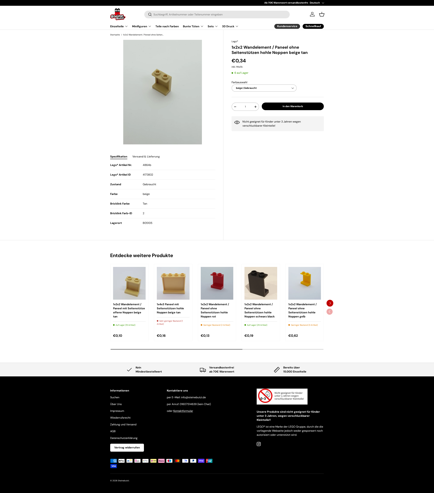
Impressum (117, 411)
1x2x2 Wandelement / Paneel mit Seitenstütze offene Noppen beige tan (129, 310)
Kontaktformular (183, 411)
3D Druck (228, 26)
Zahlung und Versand (123, 424)
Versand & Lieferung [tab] (146, 156)
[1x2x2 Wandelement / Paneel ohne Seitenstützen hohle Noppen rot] (217, 283)
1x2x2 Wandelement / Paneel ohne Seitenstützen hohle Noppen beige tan (143, 35)
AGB (113, 431)
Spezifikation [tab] (118, 156)
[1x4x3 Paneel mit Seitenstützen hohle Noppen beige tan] (173, 283)
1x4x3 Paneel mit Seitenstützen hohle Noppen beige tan (170, 308)
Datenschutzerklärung (123, 438)
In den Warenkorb (293, 106)
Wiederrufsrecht (120, 417)
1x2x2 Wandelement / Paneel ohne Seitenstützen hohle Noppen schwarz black (259, 310)
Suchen (114, 397)
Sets (211, 26)
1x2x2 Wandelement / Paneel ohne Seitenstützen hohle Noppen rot (215, 310)
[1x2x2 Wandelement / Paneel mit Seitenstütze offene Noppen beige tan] (129, 283)
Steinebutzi (123, 480)
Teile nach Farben (167, 26)
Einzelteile (117, 26)
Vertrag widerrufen (127, 447)
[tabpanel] (162, 194)
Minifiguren (139, 26)
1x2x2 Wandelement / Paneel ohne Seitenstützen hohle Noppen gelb (302, 310)
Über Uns (116, 404)
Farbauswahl (239, 82)
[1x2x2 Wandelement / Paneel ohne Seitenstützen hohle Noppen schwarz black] (260, 283)
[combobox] (217, 14)
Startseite (115, 35)
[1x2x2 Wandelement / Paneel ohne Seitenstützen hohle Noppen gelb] (304, 283)
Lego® (235, 41)
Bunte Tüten (191, 26)
